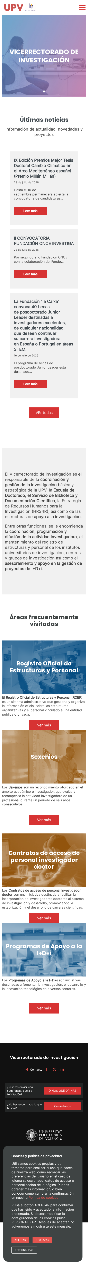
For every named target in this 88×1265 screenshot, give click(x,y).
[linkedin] (62, 1069)
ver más (44, 725)
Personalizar (24, 1249)
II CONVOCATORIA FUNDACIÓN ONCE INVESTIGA (44, 241)
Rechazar (42, 1239)
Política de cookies (43, 1197)
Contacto (35, 1069)
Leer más (35, 212)
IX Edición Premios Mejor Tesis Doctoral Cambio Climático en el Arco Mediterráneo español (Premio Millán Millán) (43, 168)
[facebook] (46, 1069)
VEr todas (44, 412)
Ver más (44, 820)
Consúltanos (62, 1106)
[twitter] (54, 1069)
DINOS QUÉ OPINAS (62, 1090)
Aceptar (20, 1239)
